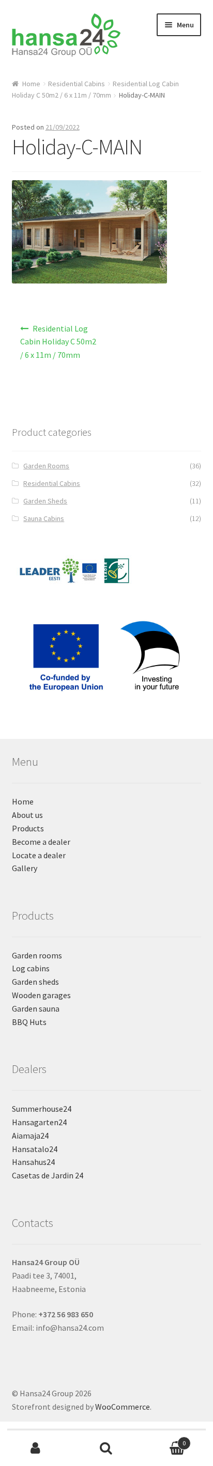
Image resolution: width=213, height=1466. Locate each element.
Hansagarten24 (39, 1122)
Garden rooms (37, 955)
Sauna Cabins (43, 518)
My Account (35, 1448)
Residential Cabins (76, 83)
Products (28, 828)
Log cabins (31, 968)
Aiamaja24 (30, 1135)
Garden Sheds (45, 501)
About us (27, 815)
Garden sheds (35, 981)
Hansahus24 (33, 1162)
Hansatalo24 (34, 1149)
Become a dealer (41, 842)
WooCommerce (122, 1406)
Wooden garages (41, 995)
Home (31, 83)
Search (106, 1448)
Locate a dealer (39, 855)
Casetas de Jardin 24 (47, 1175)
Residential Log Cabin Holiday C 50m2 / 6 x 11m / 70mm (58, 341)
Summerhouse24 (41, 1109)
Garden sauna (35, 1008)
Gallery (24, 868)
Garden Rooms (46, 465)
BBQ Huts (29, 1022)
